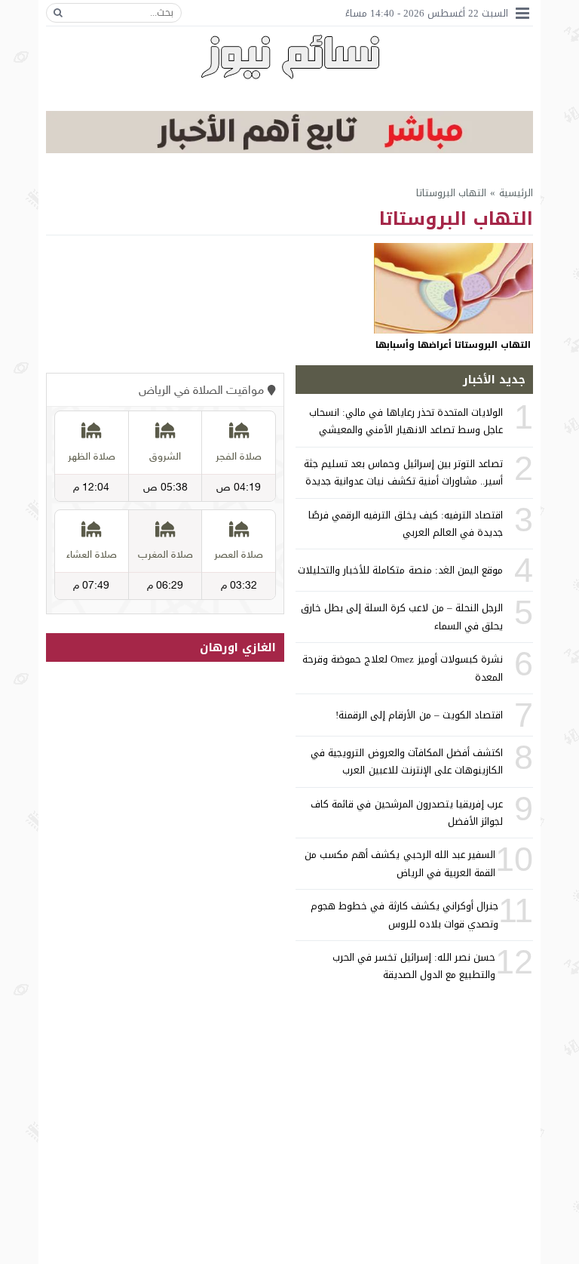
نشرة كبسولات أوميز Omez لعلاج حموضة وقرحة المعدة (402, 668)
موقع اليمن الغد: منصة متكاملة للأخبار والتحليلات (400, 570)
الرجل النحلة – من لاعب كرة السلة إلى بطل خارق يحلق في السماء (402, 616)
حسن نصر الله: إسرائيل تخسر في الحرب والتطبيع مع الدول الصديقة (413, 966)
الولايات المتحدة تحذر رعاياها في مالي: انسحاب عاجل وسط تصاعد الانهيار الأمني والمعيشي (406, 421)
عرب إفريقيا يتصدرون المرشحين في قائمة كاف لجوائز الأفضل (407, 813)
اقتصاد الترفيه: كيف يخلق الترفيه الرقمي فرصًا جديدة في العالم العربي (405, 524)
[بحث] (58, 13)
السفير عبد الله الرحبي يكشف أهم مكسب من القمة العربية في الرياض (400, 863)
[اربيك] (289, 149)
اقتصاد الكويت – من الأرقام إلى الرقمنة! (419, 715)
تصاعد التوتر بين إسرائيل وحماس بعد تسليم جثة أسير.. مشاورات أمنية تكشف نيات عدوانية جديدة (403, 472)
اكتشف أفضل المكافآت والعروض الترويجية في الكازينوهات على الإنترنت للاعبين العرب (407, 761)
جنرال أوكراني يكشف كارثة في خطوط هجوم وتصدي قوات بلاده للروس (404, 914)
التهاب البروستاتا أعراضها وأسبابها (453, 345)
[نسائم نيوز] (289, 56)
